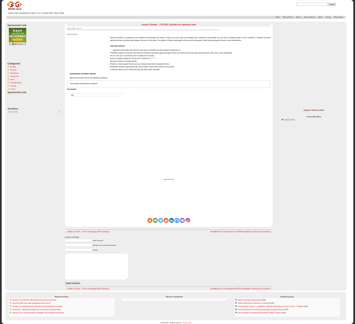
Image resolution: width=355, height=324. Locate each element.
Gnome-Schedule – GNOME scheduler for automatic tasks (168, 24)
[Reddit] (166, 220)
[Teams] (182, 220)
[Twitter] (160, 220)
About (320, 17)
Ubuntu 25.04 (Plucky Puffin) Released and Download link (34, 300)
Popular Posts (288, 17)
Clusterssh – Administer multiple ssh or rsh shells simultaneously (36, 310)
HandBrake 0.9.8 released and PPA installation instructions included (240, 231)
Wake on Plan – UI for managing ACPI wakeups (89, 231)
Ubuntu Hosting (309, 17)
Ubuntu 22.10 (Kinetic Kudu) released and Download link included (37, 306)
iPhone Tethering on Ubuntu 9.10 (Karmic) (254, 303)
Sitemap (328, 17)
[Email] (155, 220)
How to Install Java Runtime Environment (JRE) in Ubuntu (259, 313)
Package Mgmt (15, 83)
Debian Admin (289, 120)
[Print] (149, 220)
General (13, 70)
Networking (14, 76)
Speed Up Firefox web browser (249, 300)
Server (12, 89)
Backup (13, 67)
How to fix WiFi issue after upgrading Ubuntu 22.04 (31, 303)
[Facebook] (176, 220)
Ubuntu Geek (187, 322)
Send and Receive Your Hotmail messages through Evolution (261, 310)
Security (13, 86)
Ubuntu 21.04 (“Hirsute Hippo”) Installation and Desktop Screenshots (38, 313)
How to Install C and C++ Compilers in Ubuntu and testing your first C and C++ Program (271, 306)
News (12, 80)
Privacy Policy (339, 17)
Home (278, 17)
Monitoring (14, 73)
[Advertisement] (18, 55)
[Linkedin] (171, 220)
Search (298, 17)
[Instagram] (187, 220)
